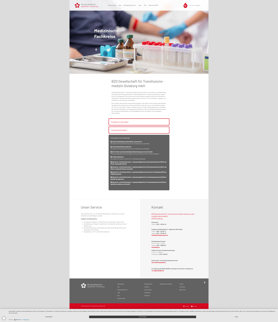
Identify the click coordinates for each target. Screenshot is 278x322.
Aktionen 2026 (153, 5)
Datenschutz (182, 289)
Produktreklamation (118, 157)
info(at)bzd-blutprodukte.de (159, 235)
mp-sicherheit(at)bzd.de (158, 262)
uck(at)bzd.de (155, 247)
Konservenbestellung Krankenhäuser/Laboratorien (127, 141)
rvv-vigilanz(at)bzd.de (157, 270)
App (120, 5)
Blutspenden (112, 5)
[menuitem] (112, 5)
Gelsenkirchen (148, 289)
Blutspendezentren (130, 5)
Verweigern (48, 317)
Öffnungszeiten (148, 284)
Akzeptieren (142, 317)
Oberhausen (147, 292)
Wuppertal (147, 295)
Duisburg (146, 287)
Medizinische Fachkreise (166, 284)
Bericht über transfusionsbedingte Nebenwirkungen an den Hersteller (132, 152)
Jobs (139, 5)
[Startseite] (87, 5)
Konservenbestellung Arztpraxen (121, 147)
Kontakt (181, 284)
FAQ (145, 5)
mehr (236, 317)
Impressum (182, 287)
